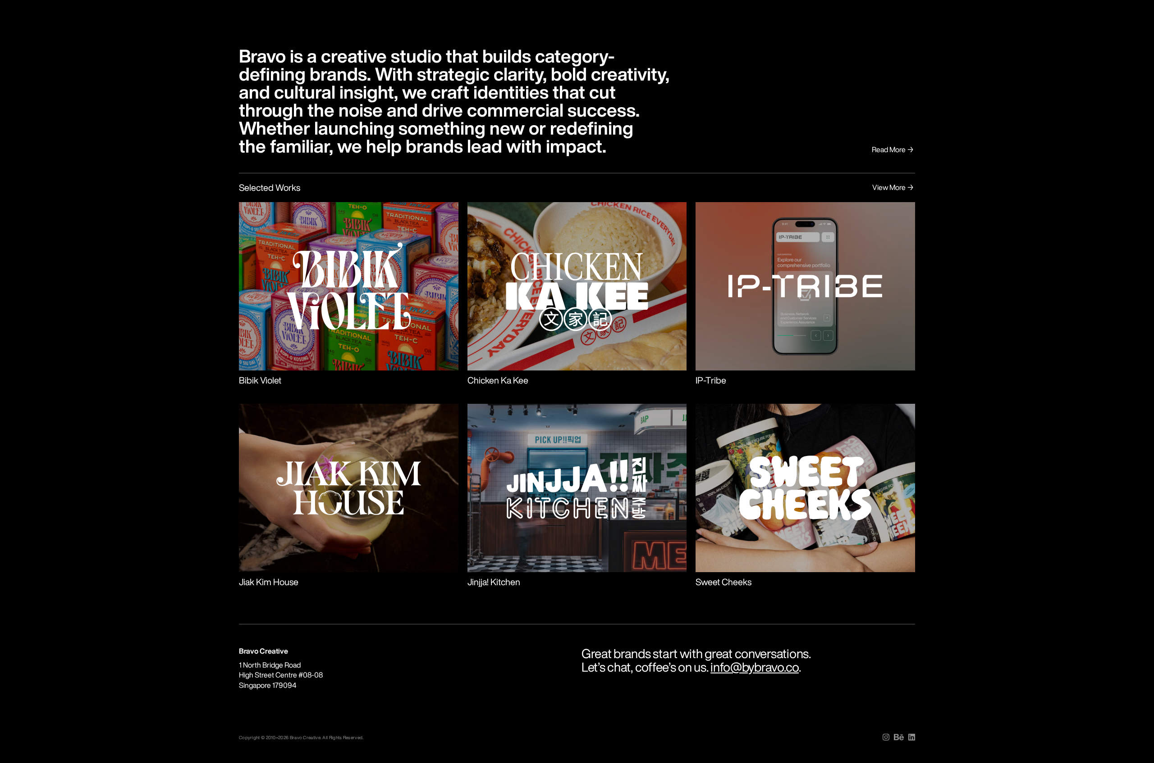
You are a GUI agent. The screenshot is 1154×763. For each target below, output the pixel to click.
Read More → (893, 149)
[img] (886, 737)
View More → (893, 187)
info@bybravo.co (754, 667)
